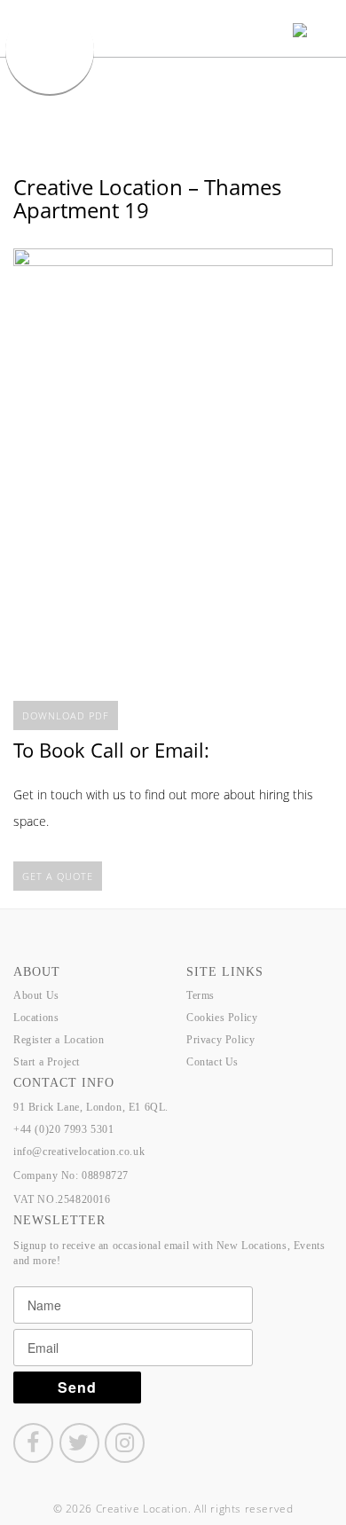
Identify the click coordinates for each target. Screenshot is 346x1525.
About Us (36, 995)
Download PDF (65, 715)
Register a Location (58, 1040)
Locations (36, 1017)
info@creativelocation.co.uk (79, 1151)
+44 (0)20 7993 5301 (63, 1129)
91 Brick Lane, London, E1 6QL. (91, 1107)
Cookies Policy (221, 1017)
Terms (200, 995)
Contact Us (212, 1062)
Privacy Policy (220, 1040)
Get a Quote (57, 876)
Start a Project (46, 1062)
